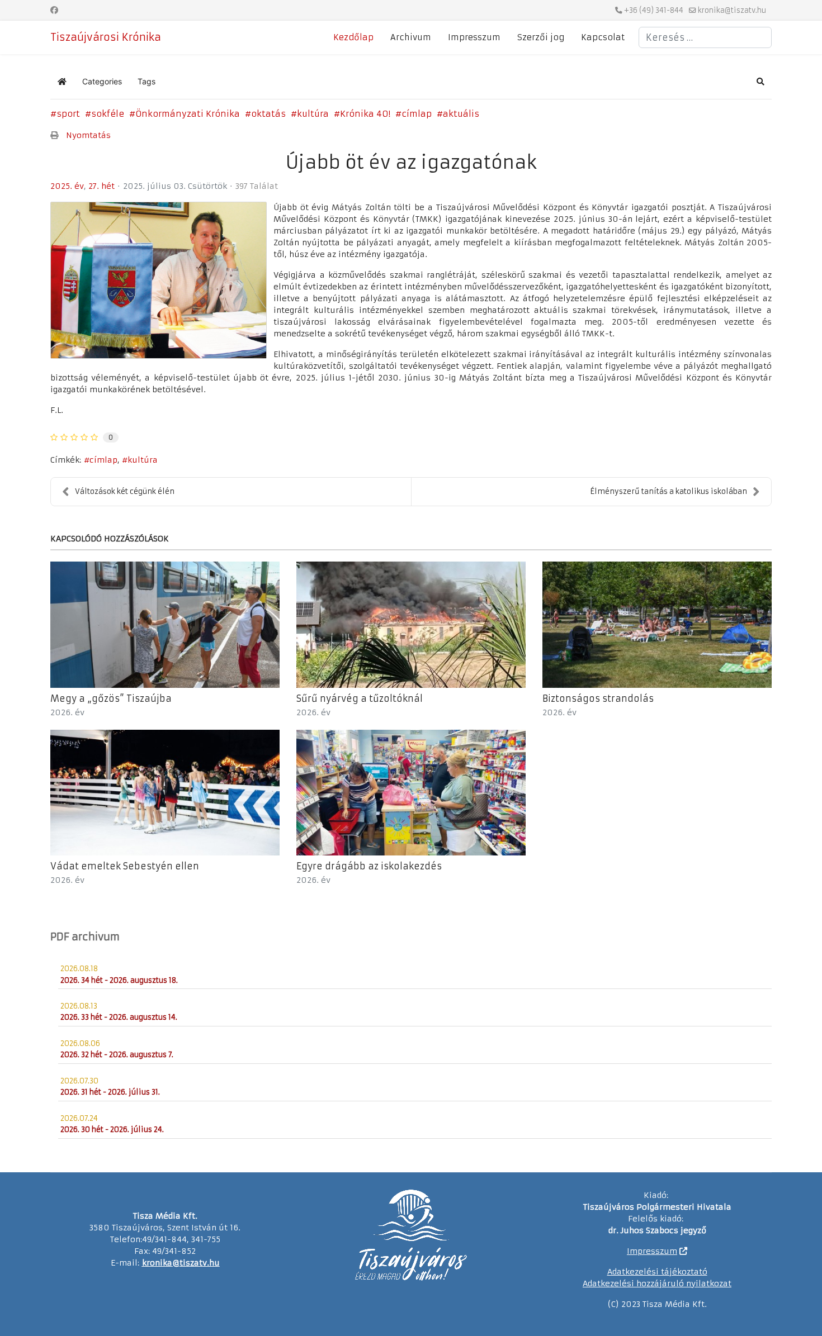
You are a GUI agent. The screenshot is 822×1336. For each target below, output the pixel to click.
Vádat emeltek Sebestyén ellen (124, 866)
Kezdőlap (353, 37)
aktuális (461, 113)
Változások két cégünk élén (124, 491)
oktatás (268, 113)
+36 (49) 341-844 (653, 10)
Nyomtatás (88, 135)
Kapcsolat (603, 37)
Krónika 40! (365, 113)
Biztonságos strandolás (598, 698)
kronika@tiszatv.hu (732, 10)
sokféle (107, 113)
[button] (760, 81)
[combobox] (705, 37)
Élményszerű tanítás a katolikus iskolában (668, 491)
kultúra (313, 113)
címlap (416, 113)
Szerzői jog (540, 37)
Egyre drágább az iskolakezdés (369, 866)
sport (68, 113)
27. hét (101, 186)
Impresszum (474, 37)
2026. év (67, 712)
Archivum (410, 37)
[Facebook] (54, 10)
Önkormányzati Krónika (187, 113)
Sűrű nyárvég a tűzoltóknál (359, 698)
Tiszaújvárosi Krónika (105, 37)
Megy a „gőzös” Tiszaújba (111, 698)
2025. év (67, 186)
